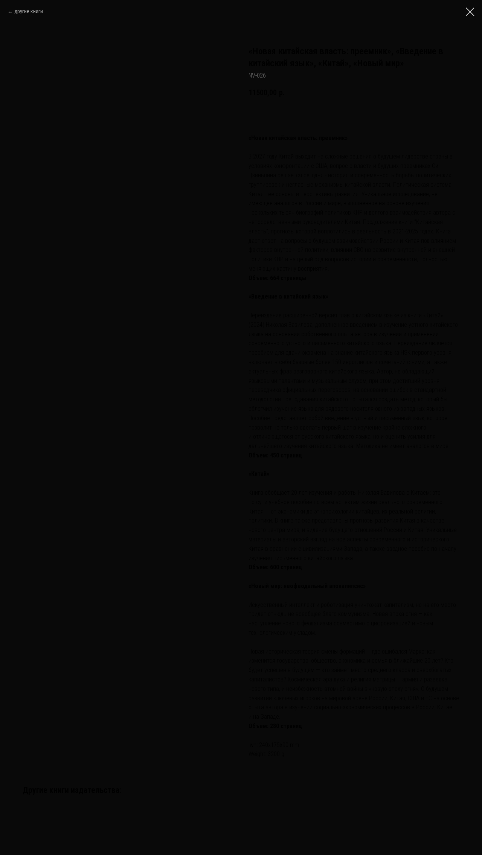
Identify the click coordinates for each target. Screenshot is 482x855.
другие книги (28, 11)
